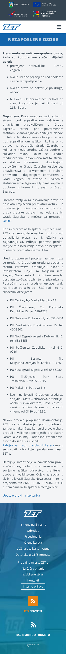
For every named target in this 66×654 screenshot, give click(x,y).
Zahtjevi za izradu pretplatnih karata (28, 445)
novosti (33, 611)
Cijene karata (33, 542)
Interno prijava (33, 586)
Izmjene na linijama (33, 525)
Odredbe (33, 531)
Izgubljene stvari (33, 574)
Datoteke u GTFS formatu (33, 555)
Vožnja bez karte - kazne (33, 549)
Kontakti (33, 580)
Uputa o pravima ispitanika (21, 495)
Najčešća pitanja (33, 568)
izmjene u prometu (33, 635)
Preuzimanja (33, 536)
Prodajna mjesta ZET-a (33, 562)
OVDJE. (7, 221)
